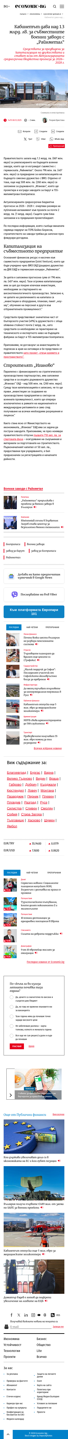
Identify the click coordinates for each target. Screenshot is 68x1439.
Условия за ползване (47, 1403)
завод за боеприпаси (43, 550)
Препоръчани (52, 627)
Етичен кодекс (14, 1396)
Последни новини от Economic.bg (45, 962)
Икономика (35, 14)
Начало (23, 14)
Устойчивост (12, 1344)
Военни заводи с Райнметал (23, 489)
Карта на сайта (44, 1385)
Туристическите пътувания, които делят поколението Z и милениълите (39, 905)
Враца (54, 778)
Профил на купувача (17, 1407)
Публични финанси (52, 14)
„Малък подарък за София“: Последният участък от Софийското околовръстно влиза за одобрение (40, 674)
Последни (14, 627)
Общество (44, 1344)
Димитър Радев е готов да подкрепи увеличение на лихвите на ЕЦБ (27, 1299)
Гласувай (16, 1046)
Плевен (48, 796)
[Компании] (10, 522)
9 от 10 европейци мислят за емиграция (38, 951)
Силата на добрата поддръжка (40, 933)
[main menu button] (62, 6)
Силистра (14, 808)
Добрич (30, 784)
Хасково (34, 820)
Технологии (12, 1350)
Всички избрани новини (48, 748)
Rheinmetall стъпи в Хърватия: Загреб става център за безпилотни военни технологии (40, 524)
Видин (40, 778)
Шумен (49, 820)
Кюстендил (15, 790)
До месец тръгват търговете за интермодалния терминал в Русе (42, 692)
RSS (58, 1315)
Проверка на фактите (17, 1381)
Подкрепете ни (44, 1407)
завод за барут (15, 550)
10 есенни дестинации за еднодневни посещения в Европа (40, 919)
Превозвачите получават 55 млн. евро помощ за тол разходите (40, 739)
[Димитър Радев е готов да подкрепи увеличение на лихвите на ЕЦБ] (34, 1277)
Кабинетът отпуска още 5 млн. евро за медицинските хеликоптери (40, 707)
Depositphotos (45, 1435)
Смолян (47, 808)
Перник (32, 796)
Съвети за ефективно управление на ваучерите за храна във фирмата (37, 1095)
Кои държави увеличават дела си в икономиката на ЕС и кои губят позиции (30, 1159)
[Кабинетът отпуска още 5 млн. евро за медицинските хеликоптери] (12, 706)
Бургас (35, 772)
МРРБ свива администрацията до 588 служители (42, 722)
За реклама (12, 1374)
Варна (48, 772)
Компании (30, 1088)
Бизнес (42, 1338)
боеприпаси (13, 544)
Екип (39, 1381)
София (12, 814)
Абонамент (12, 1385)
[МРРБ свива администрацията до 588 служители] (12, 722)
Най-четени (32, 627)
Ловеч (32, 790)
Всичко (42, 1356)
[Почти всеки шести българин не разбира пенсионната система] (12, 639)
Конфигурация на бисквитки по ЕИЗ (15, 1413)
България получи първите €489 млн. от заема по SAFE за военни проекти (34, 1205)
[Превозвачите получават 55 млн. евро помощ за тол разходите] (12, 738)
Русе (43, 802)
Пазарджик (15, 796)
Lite (39, 1350)
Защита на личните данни (46, 1375)
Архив (31, 1046)
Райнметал (13, 557)
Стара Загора (31, 814)
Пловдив (13, 802)
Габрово (15, 784)
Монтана (47, 790)
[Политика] (10, 502)
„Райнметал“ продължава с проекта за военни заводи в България (37, 504)
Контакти (11, 1389)
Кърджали (48, 784)
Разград (30, 802)
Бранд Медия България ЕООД (48, 1398)
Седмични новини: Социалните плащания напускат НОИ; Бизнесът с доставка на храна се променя (41, 888)
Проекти (10, 1356)
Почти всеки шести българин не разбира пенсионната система (42, 641)
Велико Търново (19, 778)
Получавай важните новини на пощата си (34, 1321)
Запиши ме (58, 1327)
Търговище (15, 820)
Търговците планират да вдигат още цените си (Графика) (39, 657)
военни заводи (36, 544)
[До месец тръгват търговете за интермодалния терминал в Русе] (12, 690)
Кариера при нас (15, 1403)
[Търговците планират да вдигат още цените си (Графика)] (12, 655)
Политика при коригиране (44, 1391)
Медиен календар (15, 1419)
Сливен (31, 808)
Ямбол (12, 826)
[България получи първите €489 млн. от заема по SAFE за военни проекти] (34, 1183)
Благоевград (16, 772)
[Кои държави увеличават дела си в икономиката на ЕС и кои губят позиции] (34, 1136)
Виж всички (58, 1114)
